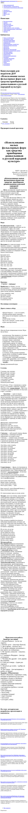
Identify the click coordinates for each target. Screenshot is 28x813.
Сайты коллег (6, 30)
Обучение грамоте (7, 52)
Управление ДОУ (7, 59)
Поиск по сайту (7, 26)
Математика (6, 48)
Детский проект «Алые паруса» (11, 6)
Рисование (6, 57)
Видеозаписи (6, 65)
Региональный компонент (9, 56)
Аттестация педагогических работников (13, 7)
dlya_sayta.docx (6, 123)
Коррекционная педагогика (10, 45)
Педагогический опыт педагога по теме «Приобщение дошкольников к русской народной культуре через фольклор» (13, 744)
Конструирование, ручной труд (11, 44)
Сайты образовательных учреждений (12, 29)
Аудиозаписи (6, 63)
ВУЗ (4, 15)
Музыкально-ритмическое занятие (11, 50)
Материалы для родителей (9, 49)
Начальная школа (7, 11)
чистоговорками (13, 472)
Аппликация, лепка (8, 39)
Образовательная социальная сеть (11, 1)
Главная (5, 22)
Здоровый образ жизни (9, 41)
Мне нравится (6, 808)
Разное (5, 62)
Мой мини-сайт (7, 24)
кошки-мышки (15, 388)
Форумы (5, 31)
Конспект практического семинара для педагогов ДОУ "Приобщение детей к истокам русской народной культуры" (13, 730)
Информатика (6, 43)
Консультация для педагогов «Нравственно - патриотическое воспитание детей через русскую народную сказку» (14, 782)
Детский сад (6, 10)
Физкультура (6, 61)
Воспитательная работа (9, 40)
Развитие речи (6, 54)
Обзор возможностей (8, 5)
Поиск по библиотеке (8, 37)
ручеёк (5, 362)
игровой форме (6, 276)
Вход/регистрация (7, 21)
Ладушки (12, 284)
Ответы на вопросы (8, 25)
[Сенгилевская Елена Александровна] (10, 93)
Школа (5, 12)
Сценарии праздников (8, 58)
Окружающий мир (8, 53)
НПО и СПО (6, 14)
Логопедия (6, 46)
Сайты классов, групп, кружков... (11, 27)
